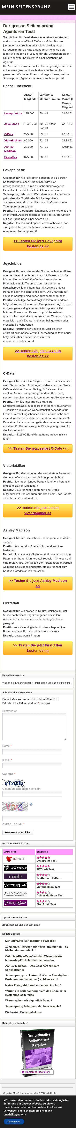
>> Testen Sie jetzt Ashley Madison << (38, 583)
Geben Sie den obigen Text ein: (21, 788)
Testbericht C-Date (48, 878)
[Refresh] (31, 804)
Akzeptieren (14, 1121)
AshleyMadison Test (50, 895)
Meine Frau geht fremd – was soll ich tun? (33, 985)
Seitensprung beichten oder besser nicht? (33, 1006)
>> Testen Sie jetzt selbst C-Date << (37, 448)
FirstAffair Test (46, 904)
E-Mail (6, 759)
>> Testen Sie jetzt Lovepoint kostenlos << (38, 243)
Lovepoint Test (46, 860)
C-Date (8, 134)
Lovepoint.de (13, 113)
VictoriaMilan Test (48, 886)
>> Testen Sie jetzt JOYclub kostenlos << (38, 353)
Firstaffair (10, 157)
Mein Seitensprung (26, 6)
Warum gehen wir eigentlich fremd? (28, 1000)
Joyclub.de (11, 123)
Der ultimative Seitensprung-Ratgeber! (30, 940)
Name (6, 745)
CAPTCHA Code (12, 824)
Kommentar (9, 710)
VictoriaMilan (13, 140)
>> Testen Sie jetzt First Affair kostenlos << (37, 648)
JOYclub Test (45, 869)
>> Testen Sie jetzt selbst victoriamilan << (38, 510)
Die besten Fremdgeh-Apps (23, 1012)
